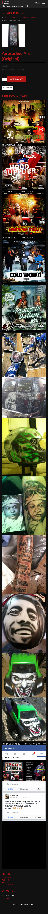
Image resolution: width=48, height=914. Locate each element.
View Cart (5, 898)
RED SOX (5, 880)
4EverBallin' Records (27, 904)
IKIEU (4, 882)
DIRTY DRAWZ (7, 884)
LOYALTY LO (7, 877)
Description (7, 88)
